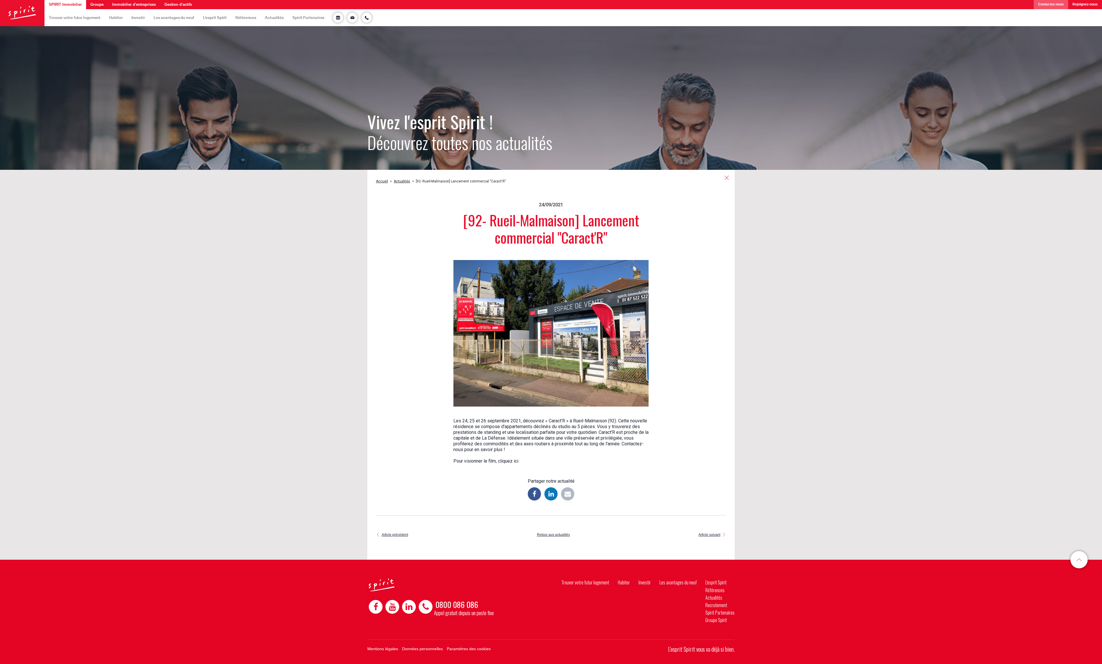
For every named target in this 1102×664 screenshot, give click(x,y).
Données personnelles (422, 648)
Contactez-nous (1051, 4)
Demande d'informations (352, 18)
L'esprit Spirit (215, 17)
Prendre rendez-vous (338, 18)
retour (727, 178)
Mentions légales (382, 648)
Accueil (382, 181)
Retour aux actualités (553, 535)
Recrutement (716, 605)
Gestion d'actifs (178, 4)
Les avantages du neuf (174, 17)
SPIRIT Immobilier (65, 4)
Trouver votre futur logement (74, 17)
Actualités (274, 17)
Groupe (97, 4)
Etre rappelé (367, 18)
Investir (138, 17)
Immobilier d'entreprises (134, 4)
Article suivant (709, 535)
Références (245, 17)
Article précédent (395, 535)
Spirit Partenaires (308, 17)
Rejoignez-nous (1085, 4)
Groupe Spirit (716, 620)
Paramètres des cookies (469, 648)
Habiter (116, 17)
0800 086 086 (456, 604)
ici (516, 461)
